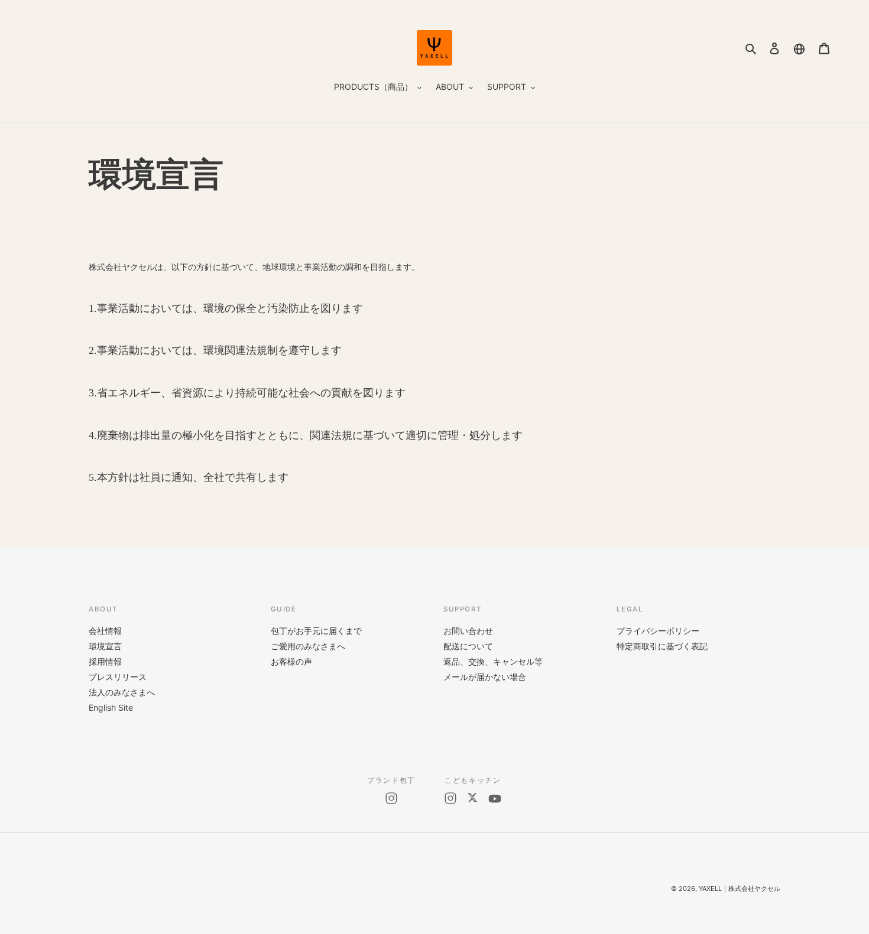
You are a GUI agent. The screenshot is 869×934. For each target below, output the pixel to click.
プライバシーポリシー (658, 631)
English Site (111, 707)
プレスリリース (118, 677)
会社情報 (105, 631)
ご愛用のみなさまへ (308, 646)
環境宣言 (105, 646)
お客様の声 (291, 661)
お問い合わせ (468, 631)
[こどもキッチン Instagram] (450, 799)
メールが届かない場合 (484, 677)
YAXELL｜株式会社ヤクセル (739, 888)
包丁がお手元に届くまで (316, 631)
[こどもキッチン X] (472, 799)
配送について (468, 646)
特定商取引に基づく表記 (662, 646)
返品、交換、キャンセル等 (493, 661)
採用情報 (105, 661)
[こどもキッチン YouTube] (495, 799)
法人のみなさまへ (122, 692)
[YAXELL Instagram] (391, 798)
